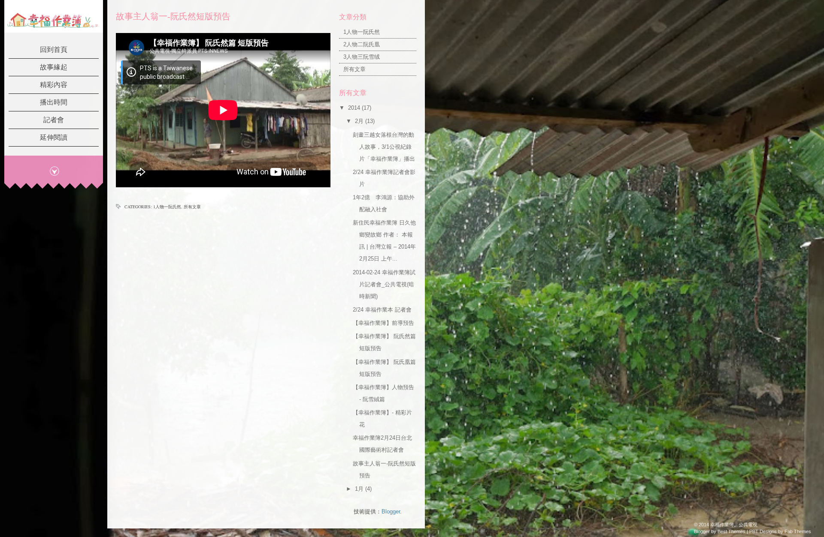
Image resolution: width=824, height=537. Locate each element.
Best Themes (731, 531)
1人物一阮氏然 (167, 207)
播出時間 (53, 102)
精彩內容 (53, 84)
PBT (753, 531)
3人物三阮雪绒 (361, 57)
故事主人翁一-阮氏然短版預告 (173, 16)
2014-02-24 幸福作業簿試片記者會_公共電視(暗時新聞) (384, 284)
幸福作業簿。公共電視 (733, 524)
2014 (355, 108)
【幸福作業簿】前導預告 (383, 323)
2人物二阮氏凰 (361, 44)
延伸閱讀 (53, 137)
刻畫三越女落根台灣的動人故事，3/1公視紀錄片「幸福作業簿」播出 (384, 147)
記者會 (53, 119)
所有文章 (192, 207)
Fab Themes (798, 531)
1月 (360, 489)
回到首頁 (53, 49)
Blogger (391, 511)
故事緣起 (53, 67)
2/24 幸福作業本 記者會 (382, 309)
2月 (360, 121)
